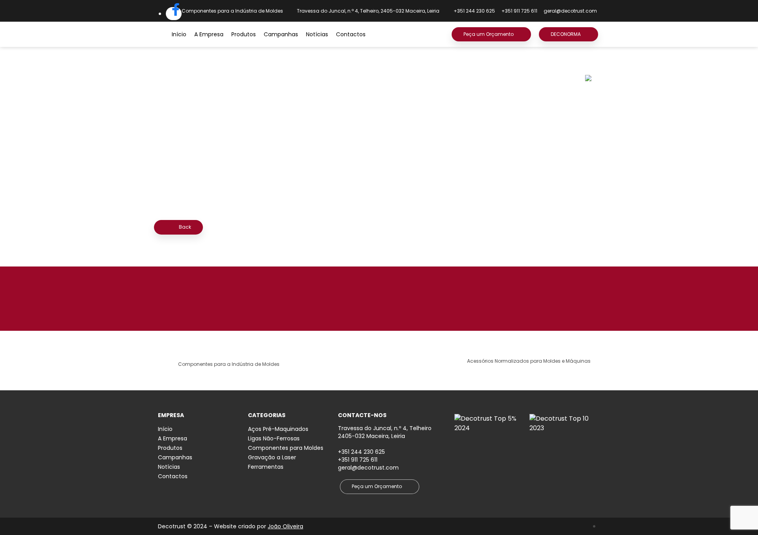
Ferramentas (265, 467)
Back (184, 227)
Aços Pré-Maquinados (278, 429)
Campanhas (281, 34)
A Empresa (208, 34)
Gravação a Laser (272, 457)
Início (179, 34)
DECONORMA (566, 34)
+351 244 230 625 (361, 452)
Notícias (317, 34)
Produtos (243, 34)
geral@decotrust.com (570, 10)
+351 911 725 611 (357, 460)
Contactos (351, 34)
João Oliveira (285, 526)
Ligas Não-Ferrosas (274, 438)
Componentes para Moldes (285, 448)
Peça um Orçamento (488, 34)
